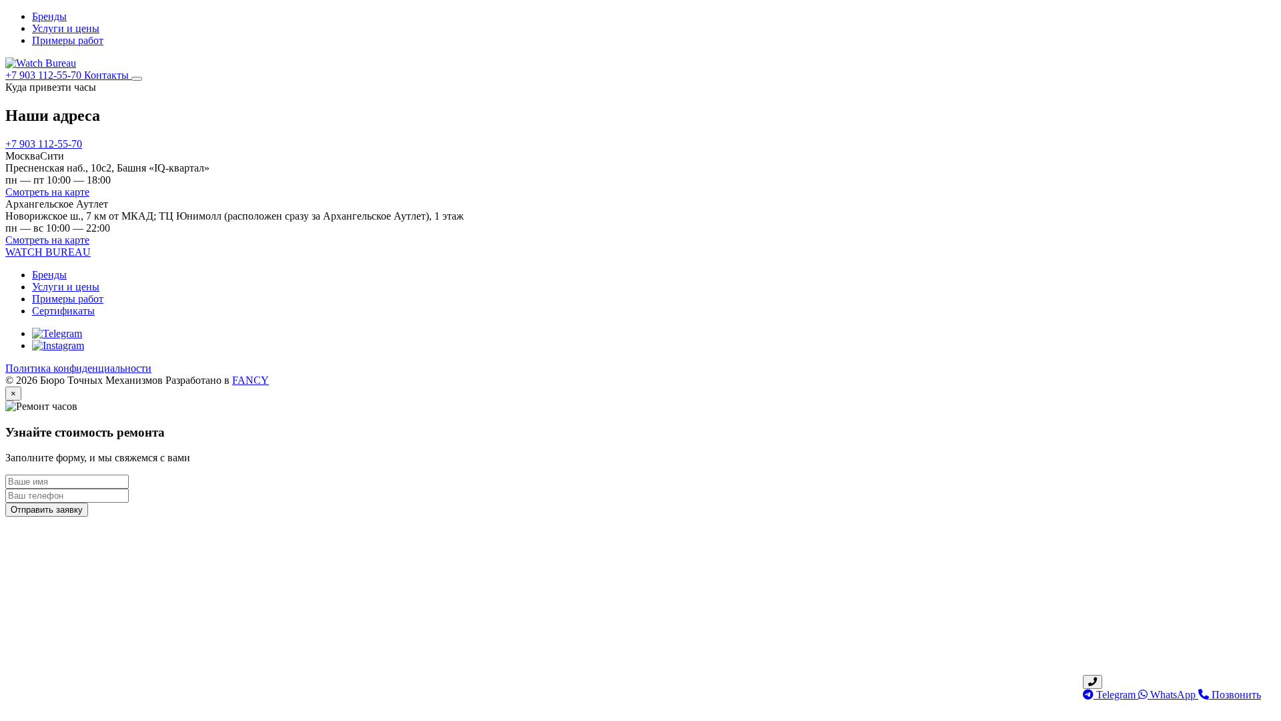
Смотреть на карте (47, 192)
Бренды (49, 16)
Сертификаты (63, 310)
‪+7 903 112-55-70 (44, 75)
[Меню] (136, 79)
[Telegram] (57, 333)
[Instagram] (58, 345)
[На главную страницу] (40, 63)
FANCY (250, 380)
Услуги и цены (65, 28)
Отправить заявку (47, 510)
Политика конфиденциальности (78, 368)
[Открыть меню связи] (1092, 682)
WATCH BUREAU (48, 252)
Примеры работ (67, 40)
